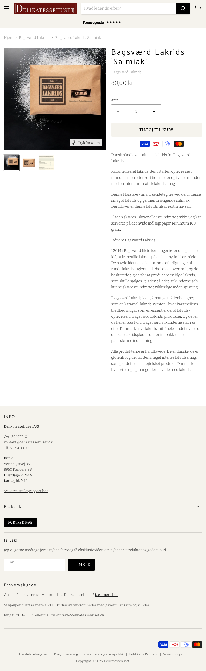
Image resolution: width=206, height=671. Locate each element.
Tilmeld (81, 564)
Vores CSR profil (175, 654)
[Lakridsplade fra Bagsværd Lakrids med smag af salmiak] (11, 163)
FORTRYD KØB (20, 522)
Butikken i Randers (143, 654)
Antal (115, 100)
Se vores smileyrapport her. (26, 491)
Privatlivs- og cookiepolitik (103, 654)
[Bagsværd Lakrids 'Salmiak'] (46, 163)
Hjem (8, 38)
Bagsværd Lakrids (34, 38)
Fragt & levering (66, 654)
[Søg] (183, 8)
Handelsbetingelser (33, 654)
